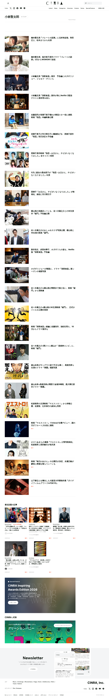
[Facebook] (17, 8)
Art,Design (21, 681)
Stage (35, 681)
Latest (51, 8)
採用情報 (21, 695)
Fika (14, 688)
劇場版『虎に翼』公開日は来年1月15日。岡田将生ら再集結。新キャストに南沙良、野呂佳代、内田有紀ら (64, 528)
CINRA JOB (101, 8)
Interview (70, 8)
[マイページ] (8, 3)
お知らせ (37, 695)
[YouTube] (21, 8)
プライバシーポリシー (53, 695)
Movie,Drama (28, 681)
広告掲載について (29, 695)
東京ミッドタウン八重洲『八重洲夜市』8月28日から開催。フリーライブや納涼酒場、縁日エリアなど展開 (40, 528)
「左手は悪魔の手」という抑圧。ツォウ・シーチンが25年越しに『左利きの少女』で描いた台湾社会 (16, 528)
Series (82, 8)
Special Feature (90, 8)
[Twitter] (11, 8)
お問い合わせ (43, 695)
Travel (14, 683)
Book (39, 681)
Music (14, 681)
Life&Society (46, 681)
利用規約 (62, 695)
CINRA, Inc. (96, 682)
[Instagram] (14, 8)
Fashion (20, 683)
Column (76, 8)
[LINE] (24, 8)
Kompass (19, 688)
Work (52, 681)
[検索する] (86, 3)
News (55, 8)
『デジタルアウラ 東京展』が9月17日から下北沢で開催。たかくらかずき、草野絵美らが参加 (39, 562)
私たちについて (8, 695)
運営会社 (15, 695)
